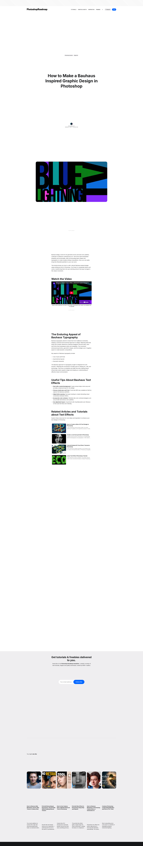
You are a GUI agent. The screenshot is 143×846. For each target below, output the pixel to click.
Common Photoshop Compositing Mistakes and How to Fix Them (108, 808)
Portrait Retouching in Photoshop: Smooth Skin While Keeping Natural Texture (48, 808)
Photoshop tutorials (69, 55)
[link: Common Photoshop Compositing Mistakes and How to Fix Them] (109, 788)
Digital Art (76, 55)
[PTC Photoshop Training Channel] (89, 787)
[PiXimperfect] (59, 787)
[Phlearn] (74, 787)
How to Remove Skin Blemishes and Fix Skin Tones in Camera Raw (33, 808)
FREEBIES (98, 9)
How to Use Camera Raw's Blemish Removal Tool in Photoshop (63, 808)
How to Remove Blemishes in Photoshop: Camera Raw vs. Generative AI (93, 808)
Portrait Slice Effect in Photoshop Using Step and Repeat (78, 808)
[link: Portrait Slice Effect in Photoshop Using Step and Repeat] (79, 788)
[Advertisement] (71, 3)
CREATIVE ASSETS (82, 9)
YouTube (72, 306)
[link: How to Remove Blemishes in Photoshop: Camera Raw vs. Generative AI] (94, 788)
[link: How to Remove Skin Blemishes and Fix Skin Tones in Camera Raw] (34, 788)
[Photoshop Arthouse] (44, 787)
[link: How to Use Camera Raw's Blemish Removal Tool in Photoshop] (64, 788)
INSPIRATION (91, 9)
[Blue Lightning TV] (71, 124)
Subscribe (79, 682)
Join (114, 9)
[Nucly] (104, 787)
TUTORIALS (73, 9)
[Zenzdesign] (28, 787)
